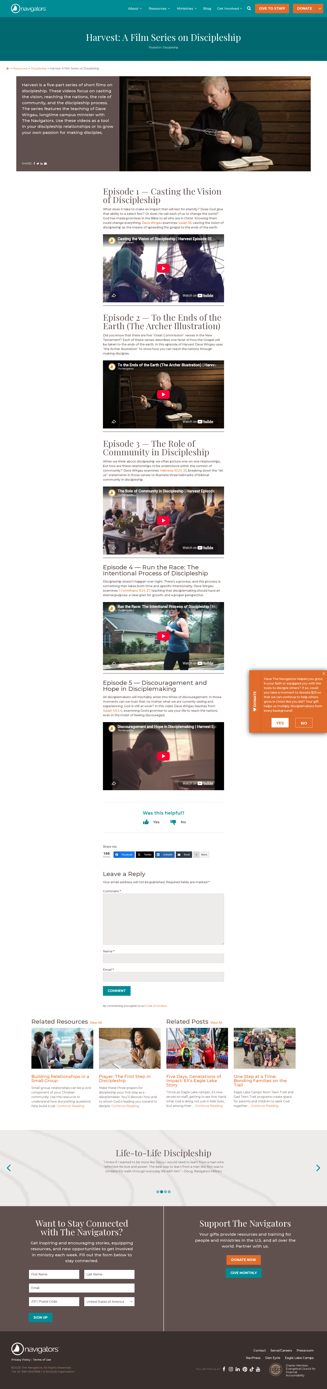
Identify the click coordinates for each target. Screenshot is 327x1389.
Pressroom (305, 1350)
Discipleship (170, 47)
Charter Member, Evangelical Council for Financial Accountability (300, 1370)
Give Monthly (243, 1273)
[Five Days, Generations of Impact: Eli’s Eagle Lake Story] (197, 1048)
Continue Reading (70, 1106)
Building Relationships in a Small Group (60, 1078)
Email (108, 970)
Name (108, 951)
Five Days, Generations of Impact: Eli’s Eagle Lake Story (193, 1081)
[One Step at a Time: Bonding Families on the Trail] (264, 1048)
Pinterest (244, 1369)
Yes (280, 723)
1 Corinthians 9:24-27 (134, 590)
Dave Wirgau (152, 223)
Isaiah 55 (185, 223)
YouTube (258, 1369)
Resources (157, 8)
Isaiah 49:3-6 (112, 710)
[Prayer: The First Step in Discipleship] (130, 1048)
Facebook (224, 1369)
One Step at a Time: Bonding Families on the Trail (260, 1081)
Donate (304, 8)
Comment (112, 891)
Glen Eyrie (272, 1358)
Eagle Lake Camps (299, 1358)
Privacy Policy (20, 1359)
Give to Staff (272, 8)
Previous (8, 1168)
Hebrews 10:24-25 (173, 470)
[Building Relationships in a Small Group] (62, 1048)
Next (318, 1168)
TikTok (251, 1369)
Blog (207, 8)
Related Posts (187, 1021)
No (304, 723)
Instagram (230, 1369)
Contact (259, 1350)
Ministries (185, 8)
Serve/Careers (281, 1350)
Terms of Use (42, 1359)
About (133, 8)
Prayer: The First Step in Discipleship (125, 1078)
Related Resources (59, 1021)
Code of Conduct (156, 1005)
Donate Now (243, 1260)
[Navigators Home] (36, 1352)
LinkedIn (237, 1369)
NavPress (253, 1358)
